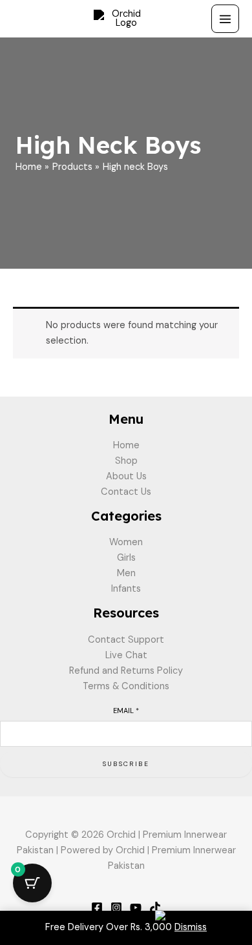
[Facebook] (97, 907)
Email (126, 710)
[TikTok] (155, 907)
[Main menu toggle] (225, 18)
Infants (126, 589)
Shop (126, 461)
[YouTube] (136, 907)
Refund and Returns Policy (126, 671)
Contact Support (126, 640)
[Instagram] (116, 907)
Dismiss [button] (190, 927)
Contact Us (126, 492)
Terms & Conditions (126, 686)
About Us (126, 476)
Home (126, 445)
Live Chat (126, 655)
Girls (126, 558)
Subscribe (126, 764)
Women (126, 542)
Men (126, 573)
